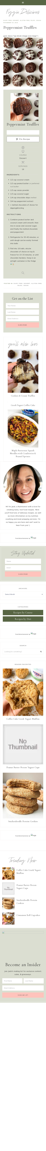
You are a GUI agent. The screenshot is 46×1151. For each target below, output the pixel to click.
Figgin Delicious (23, 13)
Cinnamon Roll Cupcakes (28, 915)
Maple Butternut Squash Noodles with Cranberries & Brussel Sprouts (23, 453)
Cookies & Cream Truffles (23, 395)
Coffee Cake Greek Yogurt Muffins (23, 719)
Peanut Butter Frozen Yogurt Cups (23, 767)
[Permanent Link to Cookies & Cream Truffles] (23, 392)
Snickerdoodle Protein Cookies (23, 821)
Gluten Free (25, 20)
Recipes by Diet (23, 619)
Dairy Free (7, 20)
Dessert (16, 20)
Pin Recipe (24, 139)
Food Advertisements (21, 538)
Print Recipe (24, 132)
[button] (23, 2)
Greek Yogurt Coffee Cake (23, 405)
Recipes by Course (23, 612)
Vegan (38, 20)
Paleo (33, 20)
